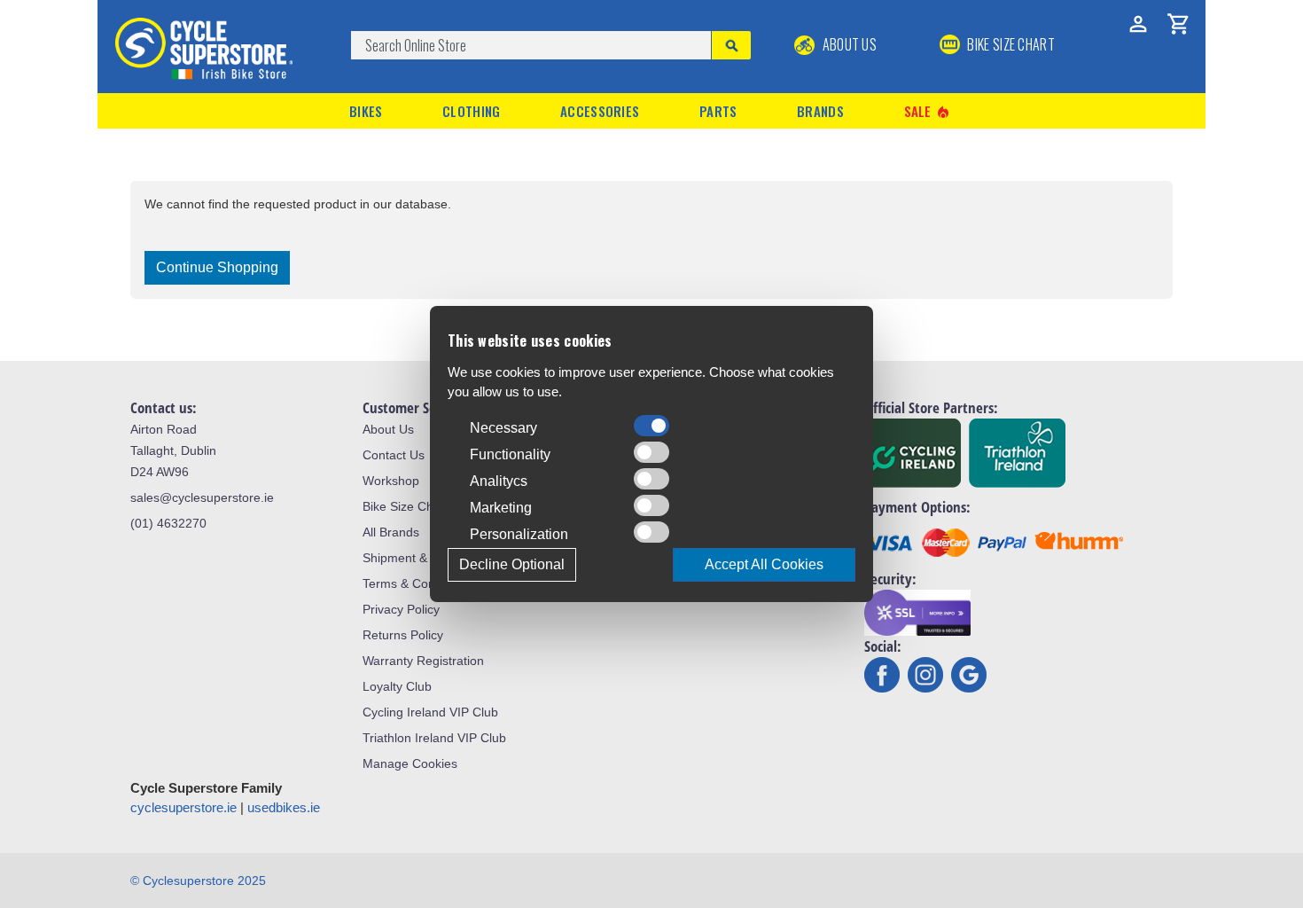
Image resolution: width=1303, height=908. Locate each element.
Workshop (391, 481)
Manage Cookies (410, 763)
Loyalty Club (397, 686)
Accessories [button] (599, 111)
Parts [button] (718, 111)
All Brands (391, 532)
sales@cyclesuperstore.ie (202, 497)
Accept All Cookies (764, 564)
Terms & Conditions (417, 583)
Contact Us (394, 455)
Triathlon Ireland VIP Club (434, 738)
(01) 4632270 (168, 523)
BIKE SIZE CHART (1009, 44)
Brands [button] (820, 111)
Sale (928, 111)
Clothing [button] (471, 111)
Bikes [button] (366, 111)
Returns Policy (403, 635)
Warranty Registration (423, 661)
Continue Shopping (217, 267)
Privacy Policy (401, 609)
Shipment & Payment (421, 558)
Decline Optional (512, 564)
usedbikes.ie (283, 807)
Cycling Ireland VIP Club (430, 712)
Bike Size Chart (406, 506)
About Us (848, 44)
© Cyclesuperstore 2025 (198, 880)
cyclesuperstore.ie (183, 807)
